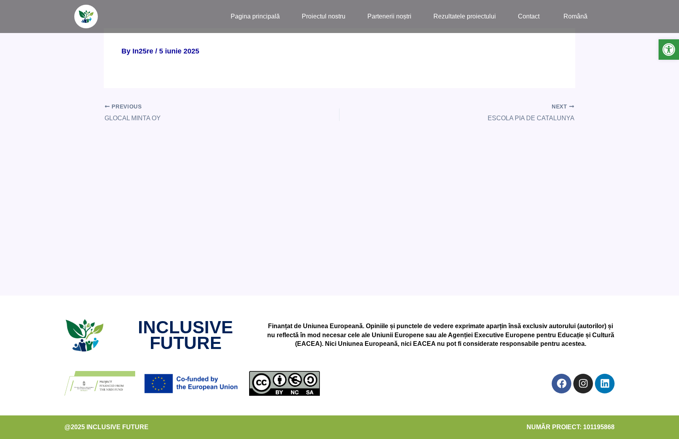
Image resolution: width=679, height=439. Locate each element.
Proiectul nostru (323, 16)
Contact (529, 16)
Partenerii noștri (389, 16)
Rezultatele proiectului (464, 16)
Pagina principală (255, 16)
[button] (669, 49)
